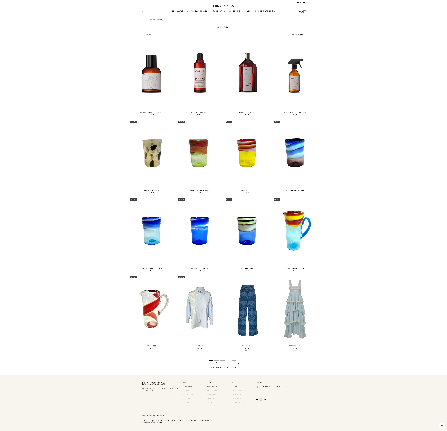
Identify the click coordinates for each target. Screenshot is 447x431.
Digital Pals (157, 422)
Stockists (186, 399)
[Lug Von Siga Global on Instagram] (301, 3)
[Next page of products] (238, 362)
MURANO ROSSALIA (152, 346)
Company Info (236, 407)
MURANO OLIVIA (247, 268)
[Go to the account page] (298, 11)
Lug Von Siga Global (162, 420)
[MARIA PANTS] (247, 309)
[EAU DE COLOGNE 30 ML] (199, 75)
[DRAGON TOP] (199, 309)
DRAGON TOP (200, 346)
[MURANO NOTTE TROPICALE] (199, 231)
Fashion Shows (188, 395)
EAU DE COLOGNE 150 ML (247, 112)
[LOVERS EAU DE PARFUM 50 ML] (152, 75)
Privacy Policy (237, 399)
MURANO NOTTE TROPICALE (199, 268)
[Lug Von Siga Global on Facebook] (298, 3)
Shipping (235, 387)
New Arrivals (212, 387)
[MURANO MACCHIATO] (152, 153)
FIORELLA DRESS (295, 346)
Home (144, 20)
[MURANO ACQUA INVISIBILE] (152, 231)
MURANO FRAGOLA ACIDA (199, 190)
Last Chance (211, 403)
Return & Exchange (239, 391)
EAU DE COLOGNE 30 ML (199, 112)
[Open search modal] (143, 11)
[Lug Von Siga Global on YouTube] (304, 3)
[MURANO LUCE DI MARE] (295, 231)
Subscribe (301, 390)
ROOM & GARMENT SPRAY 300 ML (295, 112)
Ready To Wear (212, 391)
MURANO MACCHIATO (152, 190)
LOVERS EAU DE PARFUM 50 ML (152, 112)
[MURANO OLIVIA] (247, 231)
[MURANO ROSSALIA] (152, 309)
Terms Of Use (236, 395)
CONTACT (186, 403)
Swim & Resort (212, 395)
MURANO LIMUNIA (247, 190)
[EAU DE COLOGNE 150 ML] (247, 75)
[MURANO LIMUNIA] (247, 153)
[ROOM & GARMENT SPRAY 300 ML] (295, 75)
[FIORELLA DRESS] (295, 309)
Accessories (211, 399)
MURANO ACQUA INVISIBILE (152, 268)
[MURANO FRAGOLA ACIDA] (199, 153)
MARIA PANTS (247, 346)
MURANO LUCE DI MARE (295, 268)
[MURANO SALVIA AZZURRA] (295, 153)
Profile (210, 407)
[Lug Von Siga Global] (223, 5)
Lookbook (186, 391)
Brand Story (187, 387)
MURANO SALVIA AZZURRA (295, 190)
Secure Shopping (238, 403)
